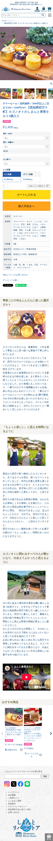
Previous (3, 54)
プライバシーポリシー (17, 807)
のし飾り (7, 159)
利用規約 (12, 804)
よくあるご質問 (14, 801)
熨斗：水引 (8, 134)
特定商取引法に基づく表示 (19, 809)
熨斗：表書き (9, 142)
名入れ (5, 151)
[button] (2, 733)
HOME (4, 21)
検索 (43, 15)
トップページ (13, 792)
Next (49, 54)
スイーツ (11, 21)
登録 (45, 776)
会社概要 (12, 795)
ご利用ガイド (13, 798)
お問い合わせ (13, 812)
